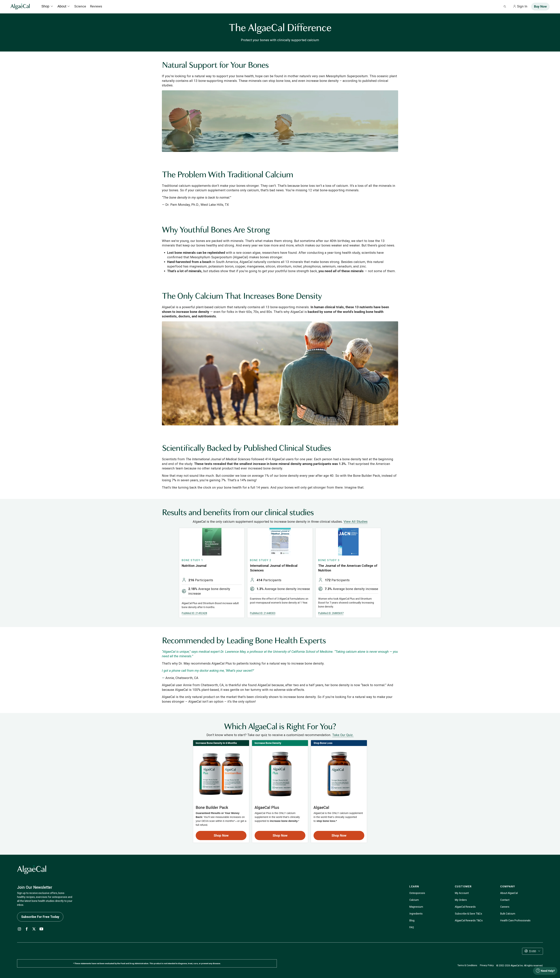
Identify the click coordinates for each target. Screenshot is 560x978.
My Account (462, 893)
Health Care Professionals (515, 920)
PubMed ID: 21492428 (194, 613)
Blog (411, 920)
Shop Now (221, 835)
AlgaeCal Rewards (465, 906)
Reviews (96, 6)
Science (80, 6)
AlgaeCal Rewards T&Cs (469, 920)
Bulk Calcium (507, 913)
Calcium (414, 899)
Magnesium (416, 906)
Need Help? (548, 970)
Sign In (522, 6)
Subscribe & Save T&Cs (468, 913)
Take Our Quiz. (343, 735)
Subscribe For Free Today (40, 917)
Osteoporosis (417, 893)
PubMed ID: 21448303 (262, 613)
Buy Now (540, 6)
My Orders (461, 899)
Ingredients (416, 913)
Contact (504, 899)
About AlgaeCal (509, 893)
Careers (504, 906)
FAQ (411, 927)
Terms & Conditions (467, 965)
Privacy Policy (487, 965)
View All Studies (356, 521)
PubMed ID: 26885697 (331, 613)
